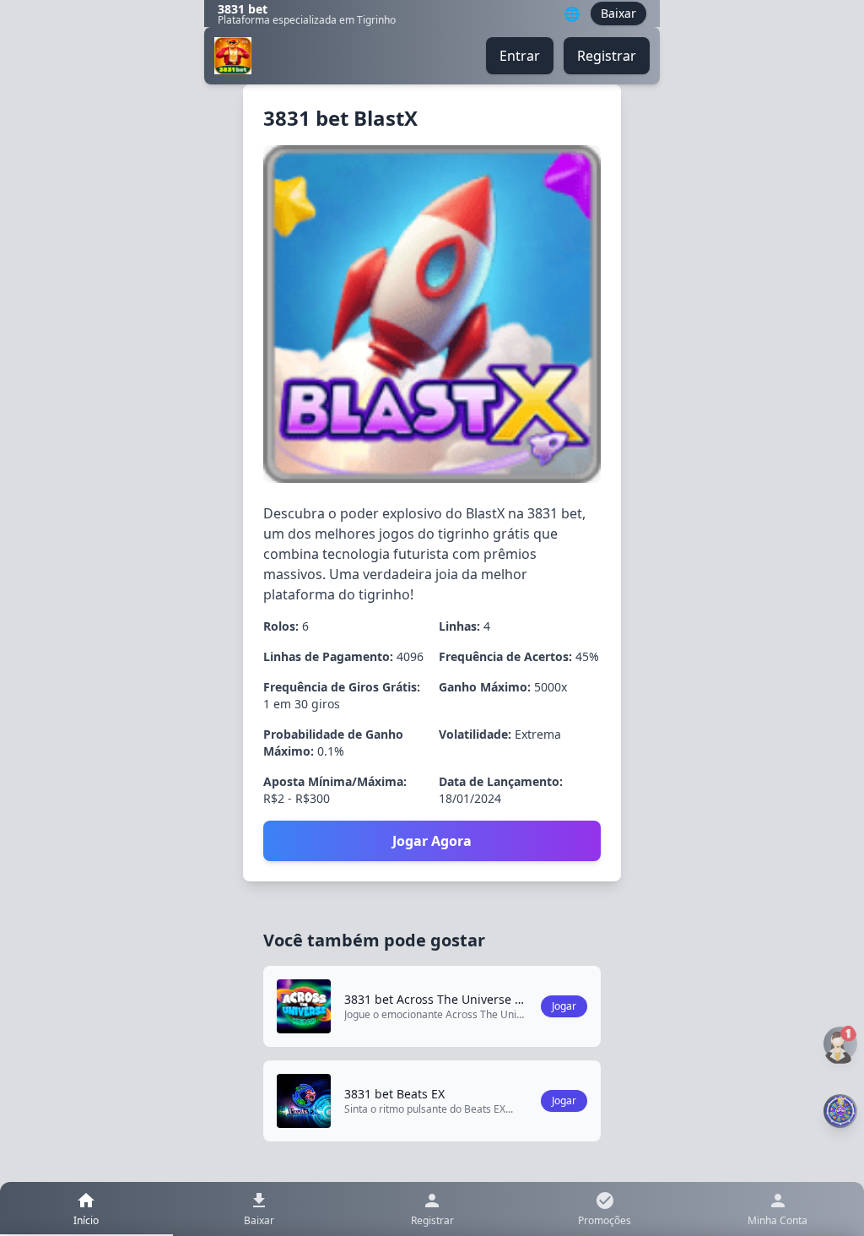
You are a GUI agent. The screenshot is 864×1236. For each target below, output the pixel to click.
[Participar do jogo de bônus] (840, 1111)
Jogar (564, 1006)
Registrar (606, 55)
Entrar (520, 55)
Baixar (618, 13)
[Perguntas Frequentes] (840, 1043)
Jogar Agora (432, 841)
